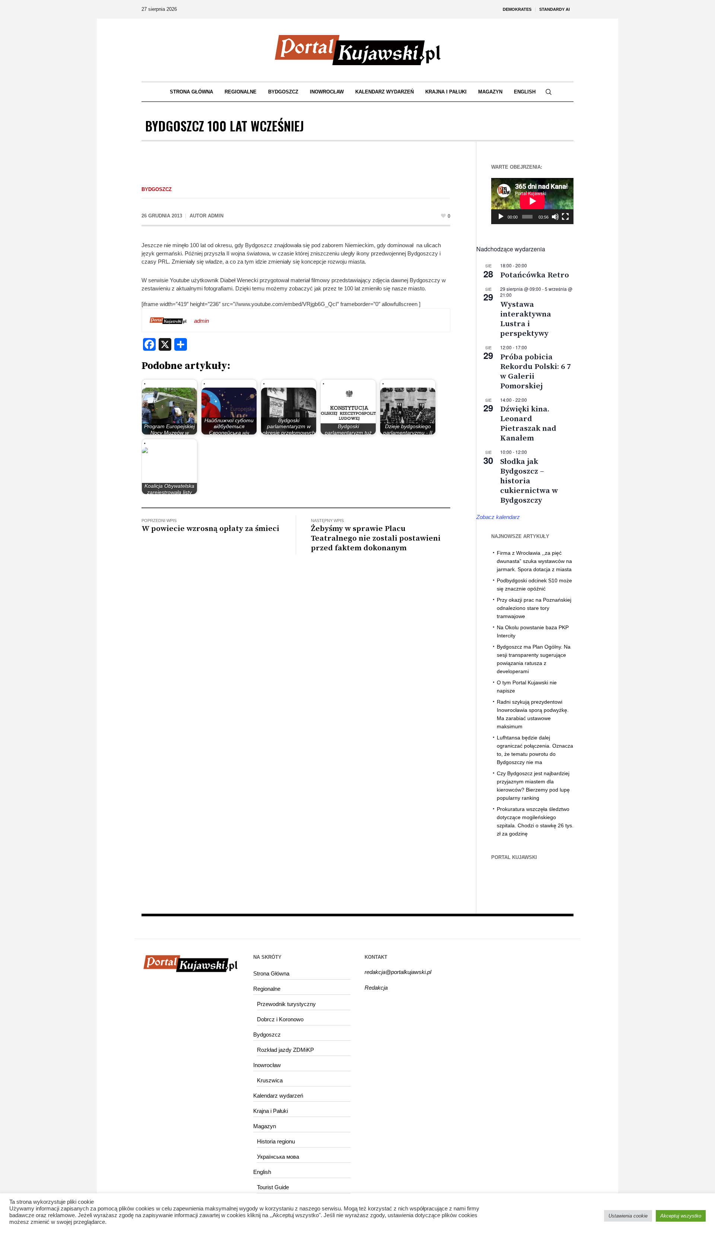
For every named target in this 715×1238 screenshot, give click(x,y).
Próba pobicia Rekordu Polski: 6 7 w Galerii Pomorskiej (535, 371)
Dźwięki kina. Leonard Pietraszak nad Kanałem (528, 423)
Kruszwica (270, 1080)
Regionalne (266, 989)
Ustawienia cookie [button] (628, 1216)
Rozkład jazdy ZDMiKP (285, 1050)
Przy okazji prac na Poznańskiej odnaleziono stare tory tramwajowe (534, 608)
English (262, 1172)
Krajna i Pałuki (270, 1111)
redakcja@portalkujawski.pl (398, 972)
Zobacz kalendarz (498, 517)
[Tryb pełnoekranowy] (565, 216)
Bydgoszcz (157, 189)
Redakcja (376, 987)
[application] (532, 201)
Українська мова (278, 1156)
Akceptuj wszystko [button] (680, 1216)
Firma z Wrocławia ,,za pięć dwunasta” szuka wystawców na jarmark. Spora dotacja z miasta (534, 561)
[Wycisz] (555, 216)
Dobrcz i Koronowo (280, 1019)
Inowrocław (267, 1065)
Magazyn (264, 1126)
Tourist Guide (273, 1187)
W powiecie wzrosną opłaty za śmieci (210, 529)
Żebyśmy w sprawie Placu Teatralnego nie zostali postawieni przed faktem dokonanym (376, 538)
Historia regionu (276, 1141)
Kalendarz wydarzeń (278, 1095)
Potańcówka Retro (534, 275)
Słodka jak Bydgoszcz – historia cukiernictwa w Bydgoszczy (529, 481)
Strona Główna (271, 973)
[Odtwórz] (501, 216)
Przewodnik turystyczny (286, 1004)
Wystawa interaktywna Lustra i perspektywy (525, 319)
